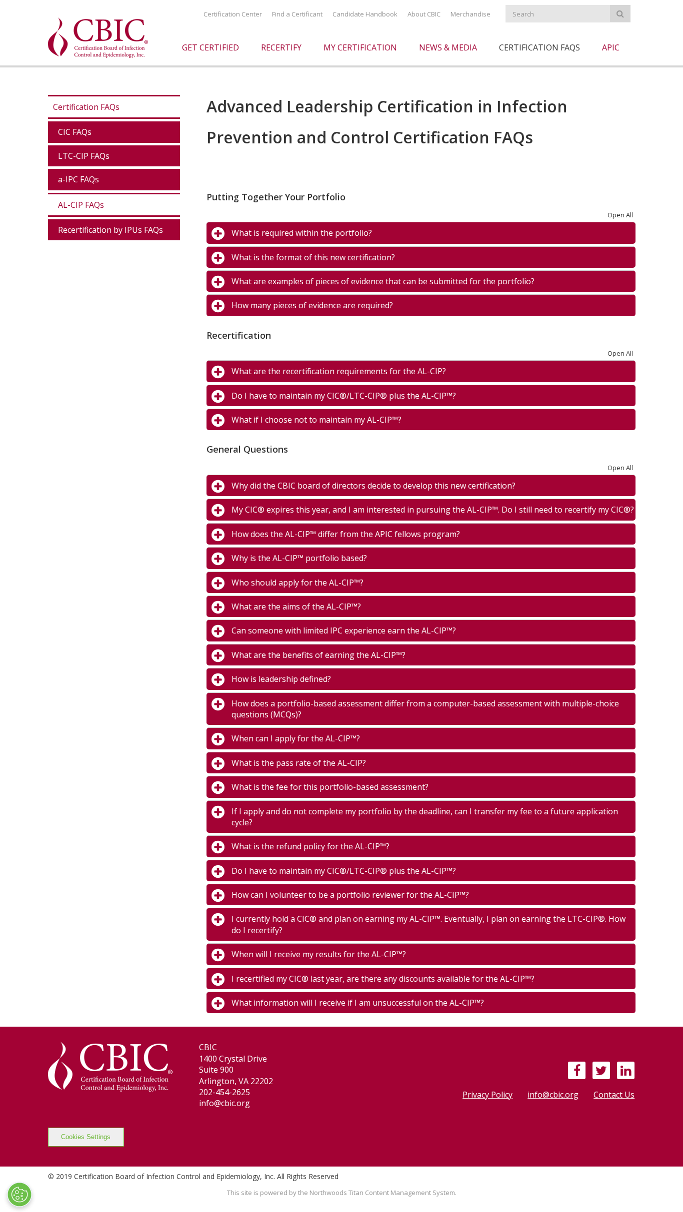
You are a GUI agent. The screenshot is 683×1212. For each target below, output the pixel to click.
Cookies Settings (85, 1137)
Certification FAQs (86, 106)
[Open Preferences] (19, 1194)
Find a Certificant (297, 13)
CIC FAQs (75, 131)
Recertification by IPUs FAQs (110, 229)
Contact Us (614, 1094)
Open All (620, 214)
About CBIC (424, 13)
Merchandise (470, 13)
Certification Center (233, 13)
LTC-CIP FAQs (84, 155)
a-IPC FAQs (78, 179)
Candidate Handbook (365, 13)
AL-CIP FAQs (81, 204)
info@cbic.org (553, 1094)
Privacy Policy (487, 1094)
